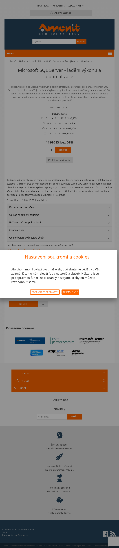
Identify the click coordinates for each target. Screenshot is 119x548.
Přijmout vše (70, 292)
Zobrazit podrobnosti (45, 292)
